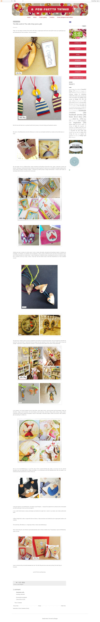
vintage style (82, 135)
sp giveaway (39, 572)
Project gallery (43, 17)
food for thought (72, 105)
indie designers (82, 120)
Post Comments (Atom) (24, 608)
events (72, 102)
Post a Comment (18, 602)
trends (76, 135)
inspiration (77, 123)
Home (28, 17)
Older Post (63, 605)
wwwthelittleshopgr (23, 468)
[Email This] (19, 582)
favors (72, 104)
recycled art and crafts (77, 130)
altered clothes (72, 89)
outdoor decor (78, 127)
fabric (77, 102)
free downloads (80, 105)
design (76, 99)
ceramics (78, 92)
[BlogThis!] (20, 582)
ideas (84, 119)
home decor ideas (75, 117)
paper (85, 127)
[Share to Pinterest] (24, 582)
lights (76, 126)
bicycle (77, 91)
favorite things (83, 102)
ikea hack (74, 120)
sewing (70, 133)
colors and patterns (73, 97)
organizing (71, 127)
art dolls (78, 89)
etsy (85, 101)
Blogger (55, 618)
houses (70, 119)
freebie (83, 107)
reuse (82, 132)
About (34, 17)
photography (80, 129)
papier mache (73, 129)
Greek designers (20, 584)
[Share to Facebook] (23, 582)
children (83, 92)
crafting (81, 97)
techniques (71, 135)
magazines (82, 126)
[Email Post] (16, 582)
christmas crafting (73, 94)
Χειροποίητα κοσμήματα (21, 597)
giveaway (71, 108)
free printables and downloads (74, 107)
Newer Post (15, 605)
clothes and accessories (79, 95)
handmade (75, 110)
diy (83, 99)
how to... (76, 119)
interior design (72, 124)
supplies (82, 133)
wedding (72, 137)
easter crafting (72, 100)
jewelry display (81, 124)
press (85, 129)
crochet (70, 99)
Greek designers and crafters (65, 17)
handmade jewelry (75, 115)
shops (76, 133)
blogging (82, 91)
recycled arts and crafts (74, 132)
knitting (70, 126)
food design (82, 104)
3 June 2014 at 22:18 (20, 599)
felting (76, 104)
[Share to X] (21, 582)
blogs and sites (72, 92)
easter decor (79, 100)
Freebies (52, 17)
